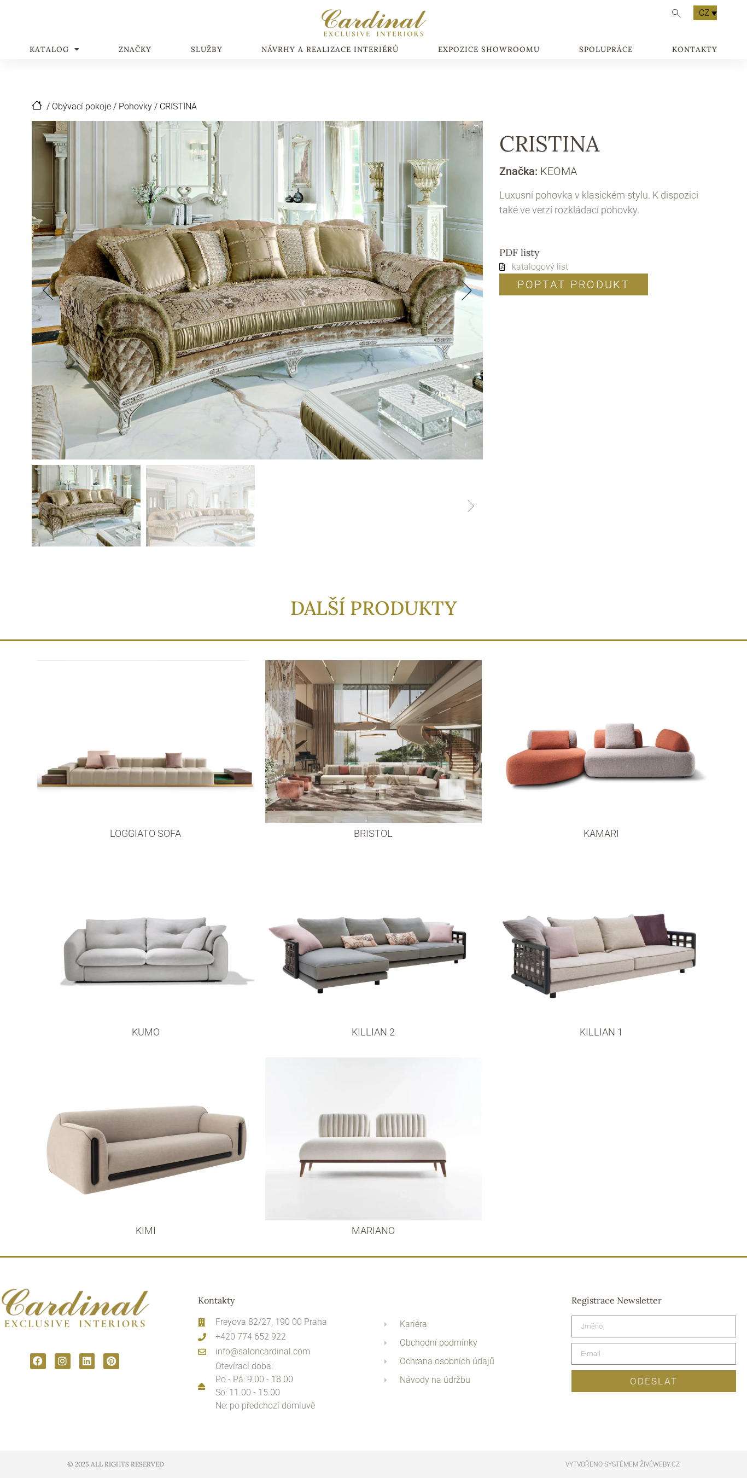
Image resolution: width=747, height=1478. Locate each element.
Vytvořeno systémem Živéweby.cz (622, 1464)
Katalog (49, 50)
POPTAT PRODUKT (573, 284)
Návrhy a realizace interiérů (330, 50)
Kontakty (694, 50)
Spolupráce (606, 50)
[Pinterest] (111, 1361)
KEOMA (558, 171)
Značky (135, 50)
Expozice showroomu (489, 50)
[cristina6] (257, 290)
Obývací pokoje (81, 106)
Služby (207, 50)
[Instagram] (63, 1361)
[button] (48, 290)
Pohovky (135, 106)
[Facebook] (38, 1361)
